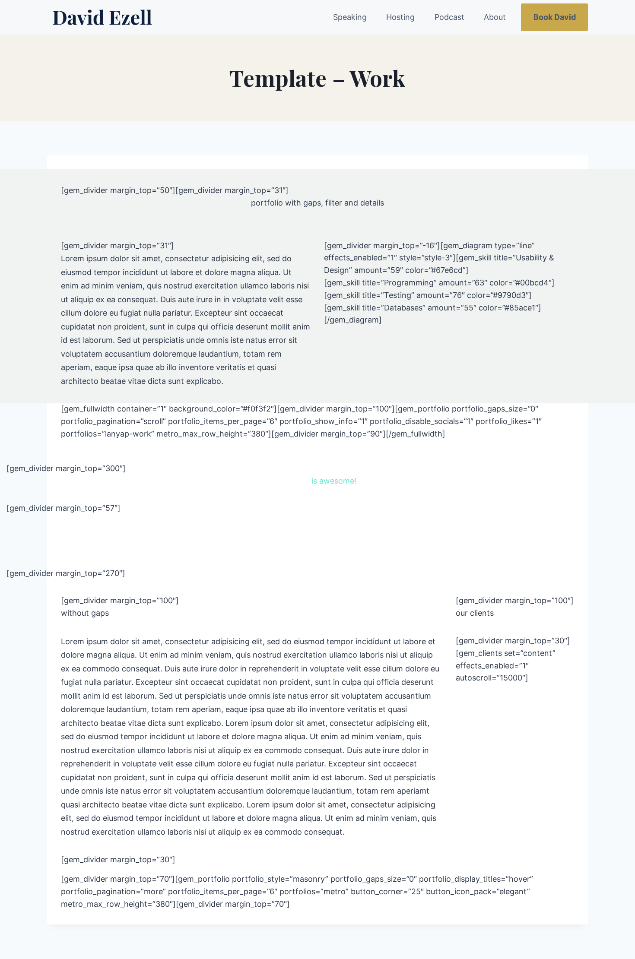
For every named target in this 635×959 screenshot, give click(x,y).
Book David (554, 17)
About (495, 17)
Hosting (400, 17)
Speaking (350, 17)
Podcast (449, 17)
